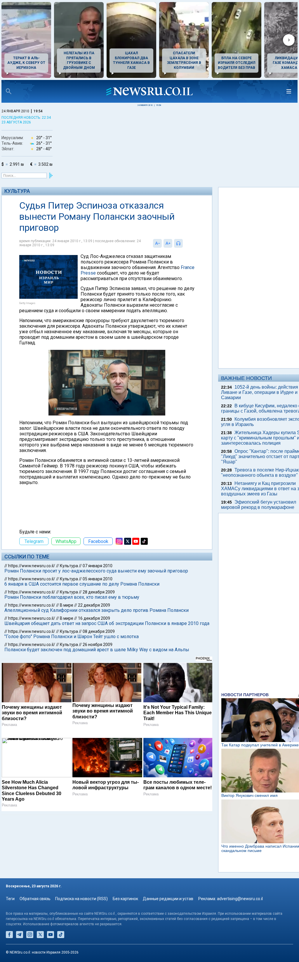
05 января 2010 (97, 579)
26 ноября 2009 (97, 644)
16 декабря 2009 (94, 618)
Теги (10, 898)
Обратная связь (35, 898)
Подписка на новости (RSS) (81, 898)
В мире (66, 605)
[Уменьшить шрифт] (157, 243)
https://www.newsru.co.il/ (31, 565)
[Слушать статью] (184, 243)
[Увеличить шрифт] (168, 243)
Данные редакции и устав (168, 898)
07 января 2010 (97, 565)
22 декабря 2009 (94, 605)
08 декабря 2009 (99, 631)
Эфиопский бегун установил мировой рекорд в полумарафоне (258, 505)
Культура (17, 191)
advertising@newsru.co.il (240, 898)
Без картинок (125, 898)
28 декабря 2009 (99, 592)
